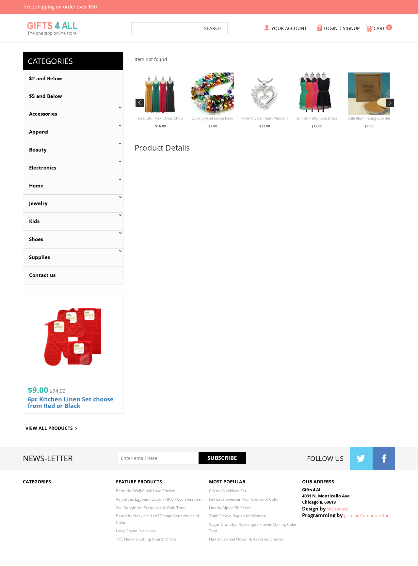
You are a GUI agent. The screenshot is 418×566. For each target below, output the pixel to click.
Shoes (36, 239)
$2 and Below (45, 78)
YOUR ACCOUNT (289, 28)
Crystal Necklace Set (227, 490)
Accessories (43, 113)
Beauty (38, 149)
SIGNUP (351, 28)
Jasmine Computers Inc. (367, 515)
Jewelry (38, 203)
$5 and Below (45, 96)
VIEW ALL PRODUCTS (49, 428)
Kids (34, 221)
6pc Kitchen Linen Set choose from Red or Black (71, 402)
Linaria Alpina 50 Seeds (230, 507)
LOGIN (331, 28)
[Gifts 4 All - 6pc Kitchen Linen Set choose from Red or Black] (73, 337)
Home (36, 185)
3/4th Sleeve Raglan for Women (237, 515)
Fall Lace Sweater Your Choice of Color (244, 499)
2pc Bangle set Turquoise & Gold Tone (150, 507)
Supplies (39, 257)
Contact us (42, 275)
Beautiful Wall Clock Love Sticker (145, 490)
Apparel (39, 131)
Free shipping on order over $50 (60, 6)
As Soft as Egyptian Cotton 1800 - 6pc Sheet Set (159, 499)
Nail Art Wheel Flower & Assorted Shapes (246, 539)
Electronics (42, 167)
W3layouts (337, 509)
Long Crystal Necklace (136, 530)
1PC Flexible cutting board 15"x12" (147, 539)
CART (380, 28)
